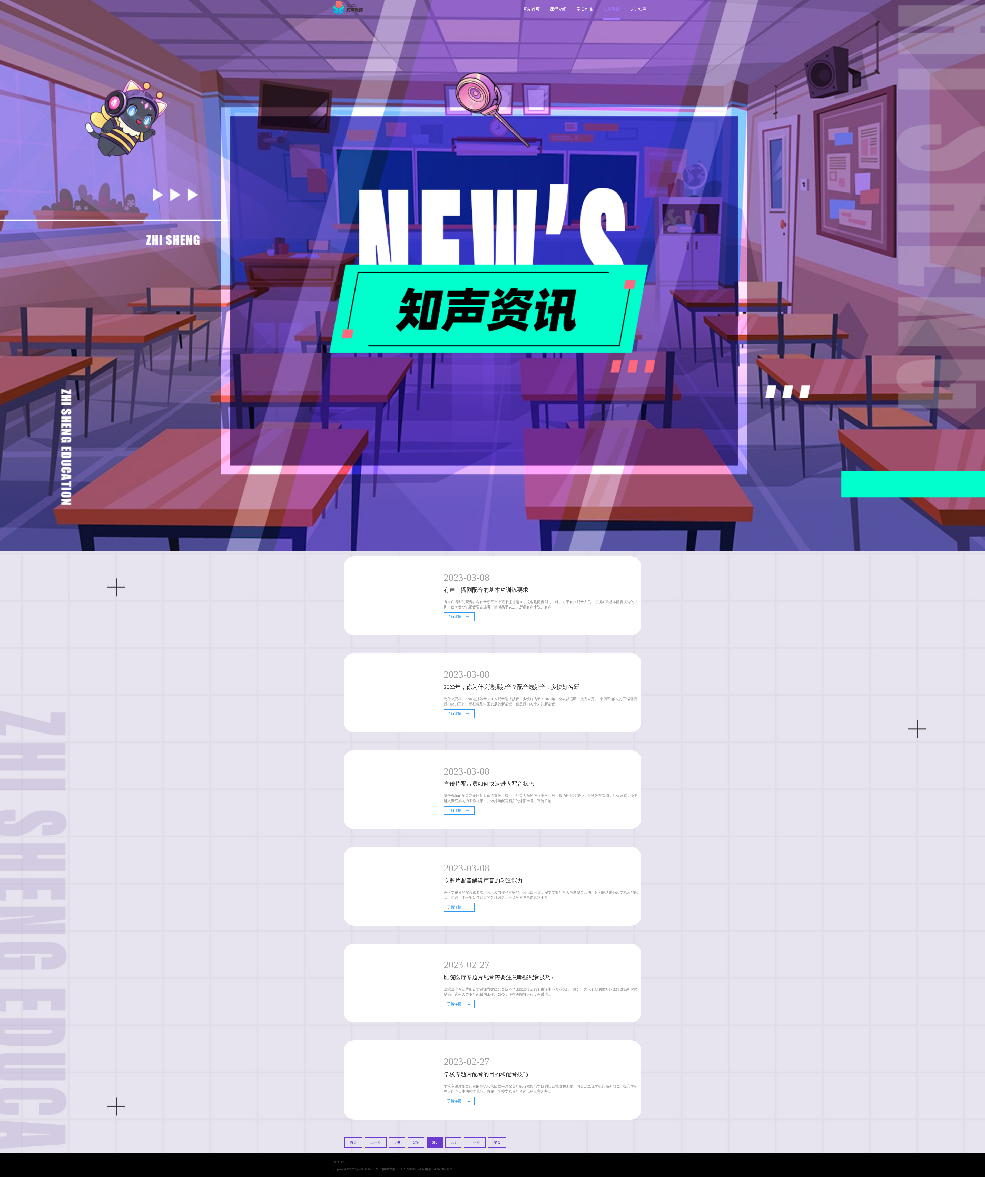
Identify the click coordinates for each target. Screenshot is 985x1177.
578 (397, 1142)
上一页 (375, 1142)
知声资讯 (611, 9)
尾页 (497, 1142)
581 (453, 1142)
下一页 (474, 1142)
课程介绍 (558, 9)
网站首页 (531, 9)
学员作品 (585, 9)
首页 (353, 1142)
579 (416, 1142)
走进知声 (638, 9)
